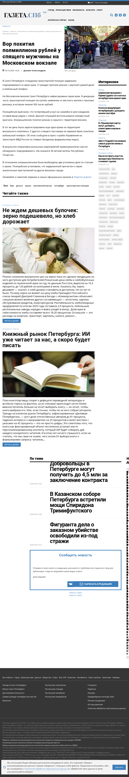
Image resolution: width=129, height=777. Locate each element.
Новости (6, 26)
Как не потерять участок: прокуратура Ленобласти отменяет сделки (110, 159)
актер (121, 213)
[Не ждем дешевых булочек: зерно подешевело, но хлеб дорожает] (49, 250)
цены (101, 187)
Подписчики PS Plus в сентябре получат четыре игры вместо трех (127, 541)
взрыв (101, 195)
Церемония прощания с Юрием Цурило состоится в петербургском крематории (112, 95)
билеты (102, 226)
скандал (115, 195)
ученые (116, 187)
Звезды (101, 90)
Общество (102, 105)
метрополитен (105, 235)
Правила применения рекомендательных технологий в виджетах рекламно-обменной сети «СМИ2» (40, 745)
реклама (120, 209)
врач (110, 200)
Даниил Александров (35, 70)
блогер (102, 244)
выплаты (102, 204)
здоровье (120, 191)
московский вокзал (42, 185)
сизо (109, 244)
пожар (112, 182)
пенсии (102, 200)
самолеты (103, 217)
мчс (108, 195)
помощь (111, 209)
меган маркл (104, 239)
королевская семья (107, 231)
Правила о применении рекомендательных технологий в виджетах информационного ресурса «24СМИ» (42, 740)
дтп (113, 169)
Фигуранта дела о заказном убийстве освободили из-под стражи (74, 532)
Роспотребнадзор (106, 191)
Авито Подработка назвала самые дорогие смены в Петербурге (112, 144)
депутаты (113, 222)
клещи (110, 226)
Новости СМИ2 (75, 592)
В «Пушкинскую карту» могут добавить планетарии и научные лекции (109, 127)
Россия (113, 178)
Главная (6, 31)
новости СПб (104, 169)
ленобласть (103, 173)
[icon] (111, 15)
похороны (103, 222)
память (102, 209)
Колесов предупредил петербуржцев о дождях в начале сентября (111, 111)
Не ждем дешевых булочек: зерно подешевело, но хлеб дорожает (40, 216)
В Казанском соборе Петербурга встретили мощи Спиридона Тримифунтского (78, 502)
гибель (109, 248)
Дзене (88, 176)
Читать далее (11, 321)
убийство (103, 182)
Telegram (78, 176)
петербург (59, 185)
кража (28, 185)
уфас (119, 231)
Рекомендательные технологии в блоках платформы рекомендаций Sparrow (31, 743)
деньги (19, 185)
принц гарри (117, 239)
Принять (119, 767)
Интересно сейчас (11, 205)
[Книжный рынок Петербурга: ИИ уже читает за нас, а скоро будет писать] (49, 374)
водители (117, 244)
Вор (12, 185)
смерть (114, 173)
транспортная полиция (77, 185)
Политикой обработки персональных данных (46, 768)
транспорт (113, 204)
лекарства (103, 213)
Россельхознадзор (117, 217)
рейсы (116, 235)
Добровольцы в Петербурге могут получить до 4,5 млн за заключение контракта (79, 471)
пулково (120, 182)
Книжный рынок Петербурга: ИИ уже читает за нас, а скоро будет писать (46, 340)
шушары (113, 213)
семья (108, 187)
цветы (101, 248)
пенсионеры (119, 200)
